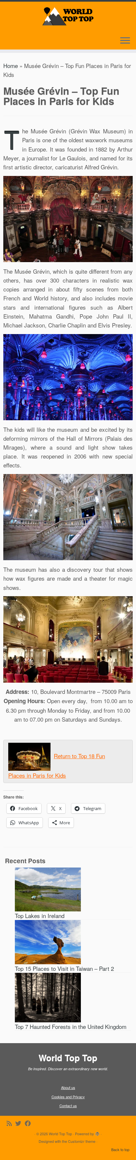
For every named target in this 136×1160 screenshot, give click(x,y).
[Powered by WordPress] (97, 1132)
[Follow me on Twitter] (20, 1123)
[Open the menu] (125, 41)
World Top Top (60, 1133)
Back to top (120, 1149)
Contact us (68, 1105)
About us (68, 1087)
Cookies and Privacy (68, 1096)
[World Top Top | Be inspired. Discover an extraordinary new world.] (68, 15)
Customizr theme (81, 1141)
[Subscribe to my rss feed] (11, 1123)
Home (10, 65)
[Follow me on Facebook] (29, 1123)
